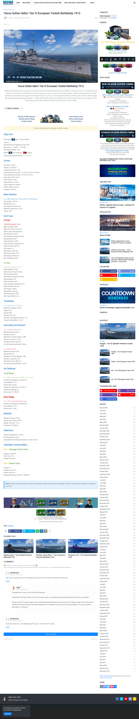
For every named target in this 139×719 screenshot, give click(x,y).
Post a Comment (50, 634)
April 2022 (117, 558)
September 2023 (117, 509)
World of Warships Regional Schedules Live (117, 308)
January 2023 (117, 532)
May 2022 (117, 555)
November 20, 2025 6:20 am (16, 620)
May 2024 (117, 486)
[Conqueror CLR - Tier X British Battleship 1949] (83, 546)
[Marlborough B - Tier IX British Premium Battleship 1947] (18, 546)
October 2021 (117, 575)
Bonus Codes (105, 235)
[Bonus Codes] (117, 223)
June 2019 (117, 656)
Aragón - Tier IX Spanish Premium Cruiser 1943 (116, 344)
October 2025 (117, 436)
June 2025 (117, 448)
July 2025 (117, 445)
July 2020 (117, 619)
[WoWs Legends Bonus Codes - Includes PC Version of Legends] (117, 193)
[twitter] (121, 699)
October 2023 (117, 506)
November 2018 (117, 671)
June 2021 (117, 587)
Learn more (17, 710)
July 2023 (117, 515)
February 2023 (117, 529)
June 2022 (117, 552)
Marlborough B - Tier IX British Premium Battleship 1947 (18, 556)
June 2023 (117, 518)
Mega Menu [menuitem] (26, 3)
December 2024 (117, 465)
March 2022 (117, 561)
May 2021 (117, 590)
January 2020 (117, 636)
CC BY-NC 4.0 (108, 678)
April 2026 (117, 419)
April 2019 (117, 662)
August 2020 (117, 616)
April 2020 (117, 628)
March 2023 (117, 526)
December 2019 (117, 639)
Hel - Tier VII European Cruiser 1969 (122, 379)
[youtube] (126, 699)
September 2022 (117, 544)
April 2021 (117, 593)
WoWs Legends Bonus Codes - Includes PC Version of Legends (117, 206)
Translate (113, 18)
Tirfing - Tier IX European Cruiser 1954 (123, 361)
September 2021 (117, 578)
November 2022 (117, 538)
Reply (7, 581)
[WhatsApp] (37, 531)
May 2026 (117, 416)
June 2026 (117, 413)
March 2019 (117, 665)
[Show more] (49, 531)
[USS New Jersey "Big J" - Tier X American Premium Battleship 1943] (105, 251)
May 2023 (117, 520)
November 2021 (117, 572)
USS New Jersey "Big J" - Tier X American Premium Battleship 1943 (50, 556)
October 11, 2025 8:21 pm (22, 589)
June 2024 (117, 483)
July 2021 (117, 584)
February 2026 (117, 425)
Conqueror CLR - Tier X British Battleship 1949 (82, 556)
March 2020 (117, 630)
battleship (11, 9)
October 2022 (117, 541)
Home (5, 9)
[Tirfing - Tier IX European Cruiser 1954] (105, 361)
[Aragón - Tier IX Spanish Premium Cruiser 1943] (117, 331)
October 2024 (117, 471)
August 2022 (117, 546)
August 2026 (117, 408)
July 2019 (117, 654)
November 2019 (117, 642)
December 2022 (117, 535)
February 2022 (117, 564)
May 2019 (117, 659)
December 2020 (117, 604)
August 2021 (117, 581)
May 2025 (117, 451)
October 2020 (117, 610)
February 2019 (117, 668)
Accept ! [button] (7, 714)
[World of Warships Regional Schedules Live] (117, 295)
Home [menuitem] (18, 3)
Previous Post (9, 639)
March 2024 (117, 492)
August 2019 (117, 651)
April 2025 (117, 454)
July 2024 (117, 480)
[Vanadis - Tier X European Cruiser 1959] (105, 352)
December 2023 (117, 500)
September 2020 (117, 613)
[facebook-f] (117, 699)
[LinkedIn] (41, 531)
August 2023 (117, 512)
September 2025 (117, 439)
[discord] (130, 699)
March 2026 (117, 422)
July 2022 (117, 549)
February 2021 (117, 599)
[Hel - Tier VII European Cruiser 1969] (105, 379)
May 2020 (117, 625)
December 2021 (117, 570)
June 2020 (117, 622)
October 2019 (117, 645)
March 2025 (117, 457)
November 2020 (117, 607)
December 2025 (117, 431)
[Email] (45, 531)
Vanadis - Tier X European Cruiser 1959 (121, 352)
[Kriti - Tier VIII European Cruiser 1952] (105, 370)
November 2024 (117, 468)
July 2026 (117, 410)
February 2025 (117, 460)
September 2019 (117, 648)
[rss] (134, 699)
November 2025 (117, 434)
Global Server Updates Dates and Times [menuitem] (48, 3)
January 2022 (117, 567)
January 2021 (117, 601)
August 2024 (117, 477)
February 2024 (117, 494)
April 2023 (117, 523)
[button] (134, 2)
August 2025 (117, 442)
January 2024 (117, 497)
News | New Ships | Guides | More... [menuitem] (75, 3)
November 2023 (117, 503)
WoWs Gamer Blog (105, 676)
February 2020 (117, 633)
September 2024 (117, 474)
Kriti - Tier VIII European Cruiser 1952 (122, 370)
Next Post (94, 639)
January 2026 (117, 428)
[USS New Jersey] (51, 546)
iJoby (122, 676)
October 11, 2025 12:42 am (16, 574)
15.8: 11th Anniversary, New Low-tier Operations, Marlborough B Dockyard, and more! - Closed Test (122, 259)
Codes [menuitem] (92, 3)
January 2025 (117, 463)
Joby (18, 587)
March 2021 (117, 596)
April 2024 (117, 489)
